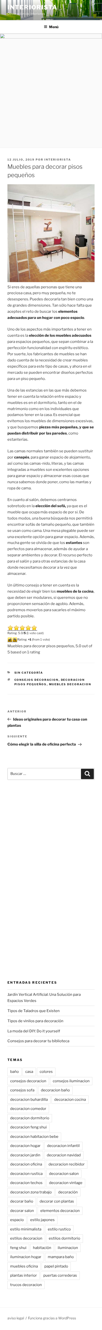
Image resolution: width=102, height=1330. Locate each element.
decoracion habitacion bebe (34, 1136)
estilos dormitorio (64, 1238)
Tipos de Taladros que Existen (33, 1011)
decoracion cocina (70, 1099)
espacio (17, 1220)
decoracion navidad (64, 1155)
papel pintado (56, 1266)
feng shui (18, 1248)
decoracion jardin (25, 1155)
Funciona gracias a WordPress (52, 1318)
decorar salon (22, 1210)
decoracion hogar (25, 1145)
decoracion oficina (26, 1164)
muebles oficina (24, 1266)
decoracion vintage (65, 1183)
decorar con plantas (57, 1201)
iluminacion (68, 1248)
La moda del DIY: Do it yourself (33, 1031)
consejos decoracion (36, 680)
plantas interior (23, 1275)
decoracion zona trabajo (31, 1192)
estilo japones (42, 1220)
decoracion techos (26, 1183)
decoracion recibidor (67, 1164)
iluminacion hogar (25, 1257)
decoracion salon (64, 1173)
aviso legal (15, 1318)
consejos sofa (22, 1090)
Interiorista (32, 7)
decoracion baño (55, 1090)
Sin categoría (28, 672)
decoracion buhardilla (29, 1099)
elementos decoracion (60, 1210)
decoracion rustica (26, 1173)
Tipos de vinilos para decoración (35, 1021)
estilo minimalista (25, 1229)
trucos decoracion (26, 1285)
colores (46, 1071)
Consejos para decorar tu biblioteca (38, 1041)
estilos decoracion (26, 1238)
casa (29, 1071)
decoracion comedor (28, 1108)
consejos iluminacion (71, 1081)
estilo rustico (59, 1229)
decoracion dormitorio (29, 1118)
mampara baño (61, 1257)
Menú (53, 27)
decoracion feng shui (28, 1127)
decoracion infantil (63, 1145)
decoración (68, 1192)
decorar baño (21, 1201)
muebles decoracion (70, 684)
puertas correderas (60, 1275)
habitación (42, 1248)
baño (14, 1071)
